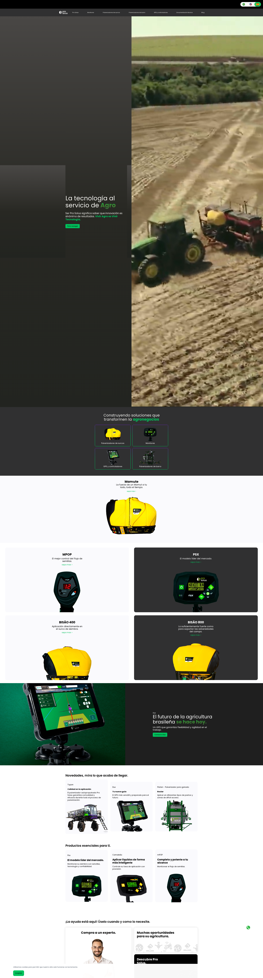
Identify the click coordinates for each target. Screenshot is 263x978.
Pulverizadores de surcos (111, 12)
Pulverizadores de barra (137, 12)
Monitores (90, 12)
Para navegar (72, 226)
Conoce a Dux (160, 734)
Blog (202, 12)
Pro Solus (75, 12)
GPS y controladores (161, 12)
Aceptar (18, 973)
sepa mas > (131, 491)
